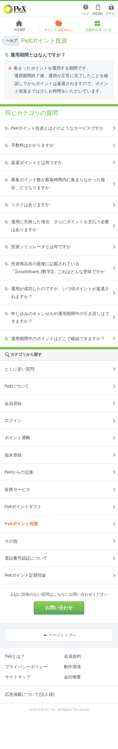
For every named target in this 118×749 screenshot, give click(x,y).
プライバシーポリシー (26, 666)
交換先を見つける (98, 30)
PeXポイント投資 (21, 523)
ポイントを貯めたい (59, 30)
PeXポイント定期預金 (25, 575)
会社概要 (72, 676)
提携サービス (17, 489)
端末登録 (13, 455)
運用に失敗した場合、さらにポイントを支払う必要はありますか (60, 225)
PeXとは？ (15, 656)
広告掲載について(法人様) (30, 694)
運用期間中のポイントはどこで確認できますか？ (58, 338)
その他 (11, 541)
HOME (20, 30)
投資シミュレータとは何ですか (41, 246)
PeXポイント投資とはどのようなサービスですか (57, 128)
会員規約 (72, 656)
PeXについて (17, 386)
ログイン (111, 13)
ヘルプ (85, 13)
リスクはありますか (30, 204)
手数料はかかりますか (32, 145)
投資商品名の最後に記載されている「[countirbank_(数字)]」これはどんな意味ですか (58, 267)
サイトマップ (17, 676)
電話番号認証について (26, 558)
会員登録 (97, 13)
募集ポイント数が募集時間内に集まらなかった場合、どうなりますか (58, 183)
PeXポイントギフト (23, 506)
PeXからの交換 (19, 472)
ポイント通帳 (17, 437)
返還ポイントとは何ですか (36, 162)
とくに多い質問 (19, 369)
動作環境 (72, 666)
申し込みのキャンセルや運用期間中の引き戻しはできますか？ (60, 317)
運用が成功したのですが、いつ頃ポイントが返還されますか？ (60, 292)
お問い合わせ (59, 607)
